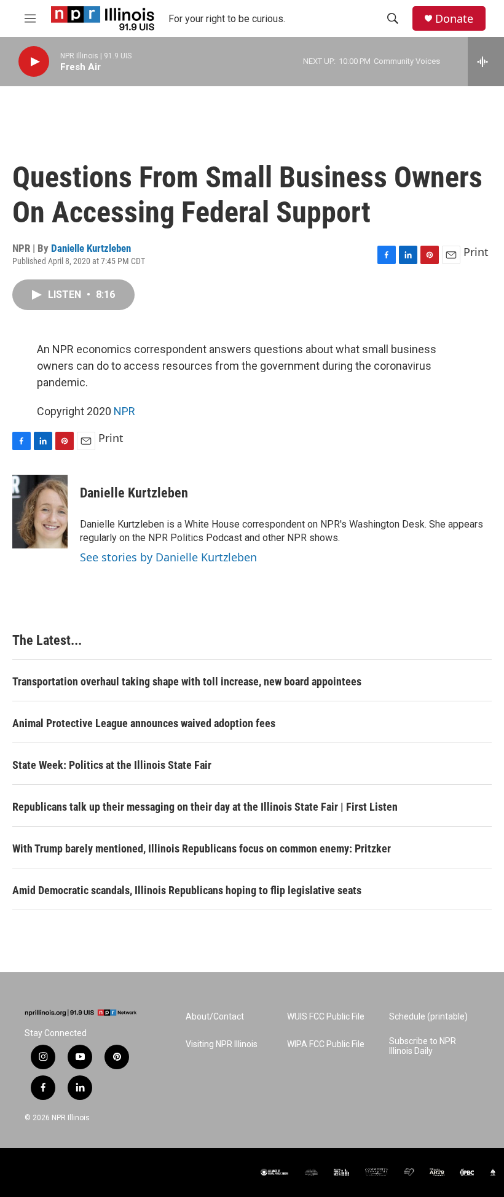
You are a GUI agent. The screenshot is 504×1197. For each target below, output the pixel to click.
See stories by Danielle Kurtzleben (168, 557)
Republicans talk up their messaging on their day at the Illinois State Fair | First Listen (205, 806)
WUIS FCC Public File (325, 1016)
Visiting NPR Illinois (222, 1044)
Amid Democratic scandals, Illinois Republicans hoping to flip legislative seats (186, 890)
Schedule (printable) (428, 1016)
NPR (124, 411)
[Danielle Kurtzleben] (40, 511)
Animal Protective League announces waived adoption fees (143, 723)
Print (476, 251)
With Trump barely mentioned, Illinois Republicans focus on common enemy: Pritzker (201, 848)
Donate (454, 18)
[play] (34, 62)
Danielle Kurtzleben (91, 248)
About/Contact (215, 1016)
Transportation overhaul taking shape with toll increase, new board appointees (186, 681)
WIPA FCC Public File (325, 1044)
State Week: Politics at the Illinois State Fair (111, 764)
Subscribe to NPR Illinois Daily (422, 1046)
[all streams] (486, 61)
